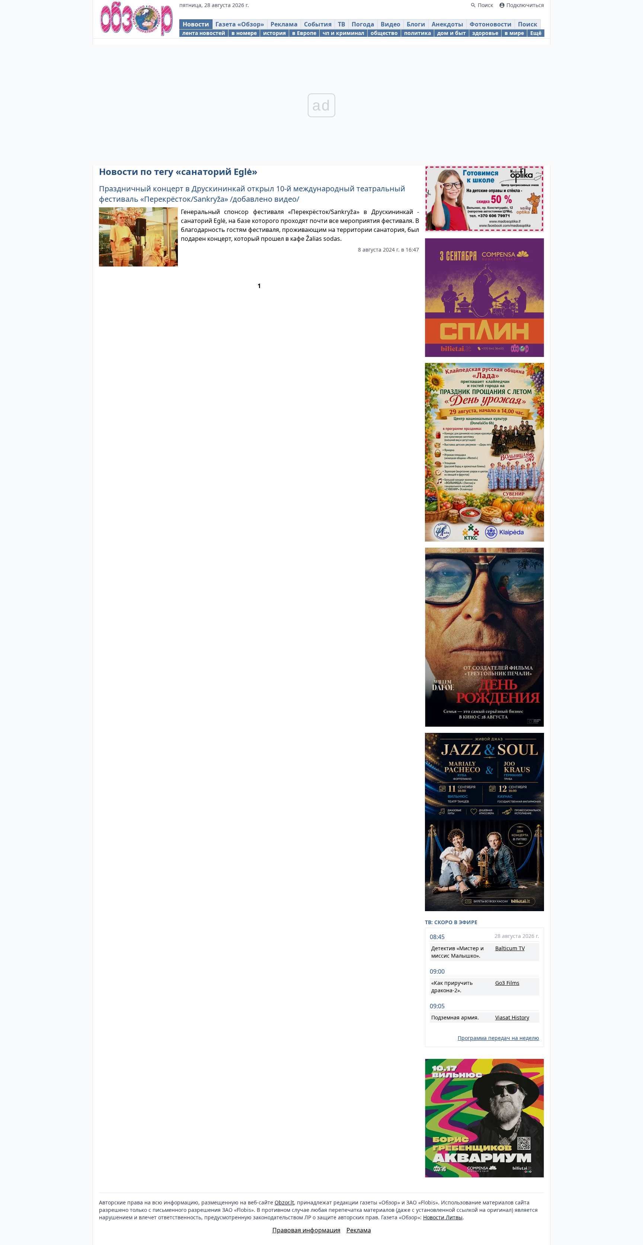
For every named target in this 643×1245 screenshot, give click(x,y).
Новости (196, 24)
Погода (363, 24)
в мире (514, 32)
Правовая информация (306, 1230)
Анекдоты (447, 24)
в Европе (304, 32)
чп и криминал (343, 32)
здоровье (485, 32)
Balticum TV (510, 948)
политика (417, 32)
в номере (244, 32)
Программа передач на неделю (498, 1037)
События (318, 24)
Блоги (416, 24)
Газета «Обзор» (239, 24)
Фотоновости (491, 24)
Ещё (535, 32)
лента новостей (203, 32)
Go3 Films (507, 982)
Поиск (527, 24)
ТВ (341, 24)
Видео (390, 24)
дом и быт (451, 32)
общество (384, 32)
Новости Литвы (443, 1217)
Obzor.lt (284, 1202)
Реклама (284, 24)
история (274, 32)
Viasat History (512, 1017)
